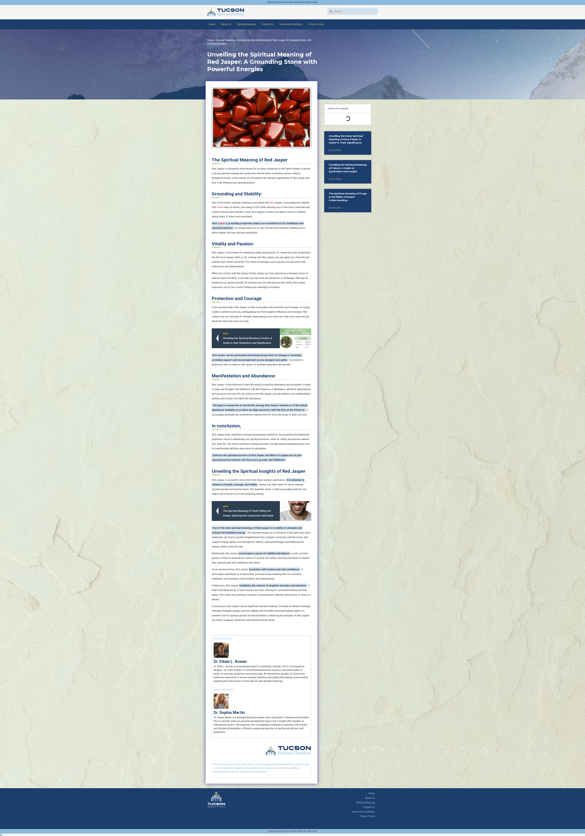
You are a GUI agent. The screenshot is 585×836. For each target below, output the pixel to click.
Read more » (335, 150)
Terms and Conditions (290, 24)
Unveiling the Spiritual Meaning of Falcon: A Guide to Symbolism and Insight (348, 168)
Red (272, 202)
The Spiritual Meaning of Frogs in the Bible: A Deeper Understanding (348, 197)
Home (212, 24)
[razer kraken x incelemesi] (292, 835)
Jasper (221, 223)
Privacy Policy (316, 24)
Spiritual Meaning (246, 24)
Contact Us (267, 24)
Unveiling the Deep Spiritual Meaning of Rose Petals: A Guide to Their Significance (346, 139)
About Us (226, 24)
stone (220, 207)
